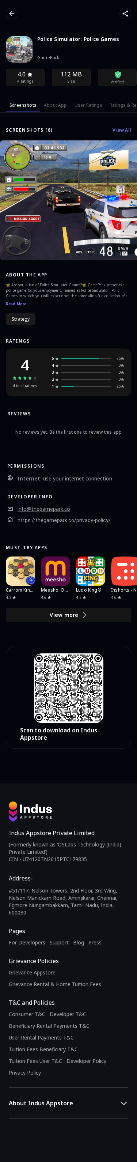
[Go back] (12, 13)
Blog (78, 942)
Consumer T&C (27, 1014)
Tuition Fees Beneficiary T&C (43, 1049)
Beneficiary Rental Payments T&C (49, 1025)
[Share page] (125, 13)
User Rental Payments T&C (41, 1037)
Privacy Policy (25, 1072)
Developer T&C (68, 1014)
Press (95, 942)
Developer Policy (86, 1060)
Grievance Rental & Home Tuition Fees (55, 984)
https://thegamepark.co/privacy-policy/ (64, 520)
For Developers (27, 942)
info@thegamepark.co (44, 509)
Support (59, 942)
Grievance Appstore (32, 972)
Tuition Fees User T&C (35, 1060)
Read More (16, 303)
